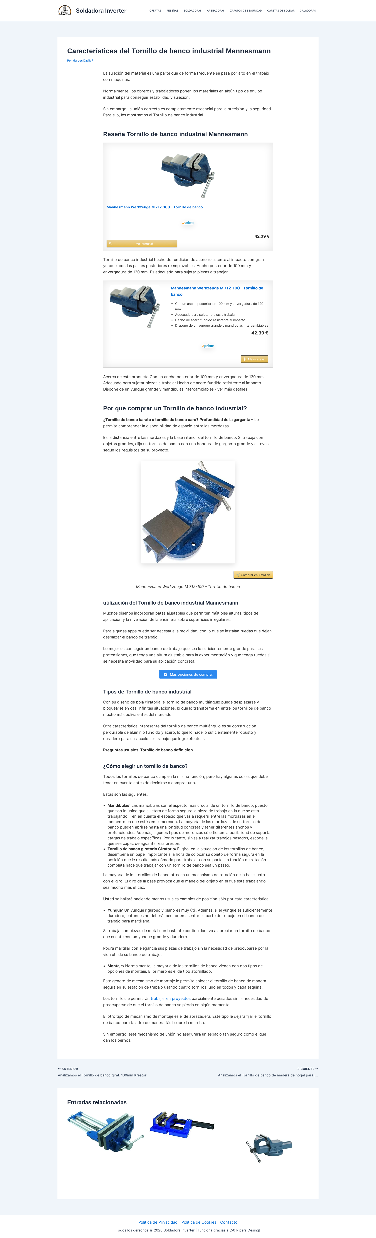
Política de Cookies (198, 1222)
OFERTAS (155, 10)
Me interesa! (144, 244)
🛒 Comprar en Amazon (253, 575)
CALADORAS (308, 10)
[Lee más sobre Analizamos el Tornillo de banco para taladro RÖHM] (182, 1125)
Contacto (229, 1222)
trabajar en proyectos (171, 998)
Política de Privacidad (158, 1222)
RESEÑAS (172, 10)
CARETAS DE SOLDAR (281, 10)
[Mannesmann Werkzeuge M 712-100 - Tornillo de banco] (188, 175)
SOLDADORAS (193, 10)
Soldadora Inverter (101, 10)
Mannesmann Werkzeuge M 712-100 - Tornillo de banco (155, 207)
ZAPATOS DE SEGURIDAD (246, 10)
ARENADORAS (216, 10)
